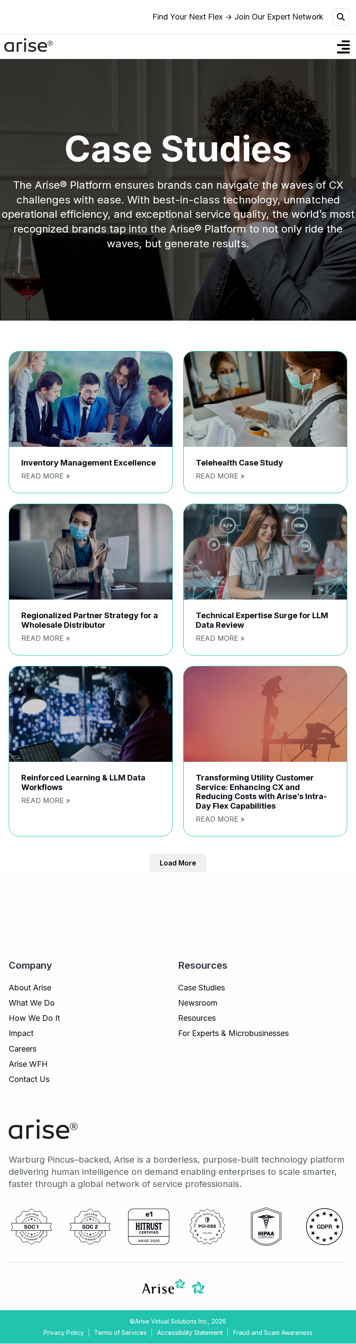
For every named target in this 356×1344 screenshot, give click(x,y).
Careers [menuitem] (22, 1048)
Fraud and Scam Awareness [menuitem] (273, 1332)
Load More (178, 863)
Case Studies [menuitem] (201, 987)
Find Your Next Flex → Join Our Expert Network (237, 16)
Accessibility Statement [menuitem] (190, 1332)
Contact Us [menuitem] (29, 1079)
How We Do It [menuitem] (34, 1018)
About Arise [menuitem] (30, 987)
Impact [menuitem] (21, 1033)
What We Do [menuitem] (32, 1002)
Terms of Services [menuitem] (120, 1332)
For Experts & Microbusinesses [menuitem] (233, 1033)
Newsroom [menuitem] (198, 1002)
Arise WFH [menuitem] (28, 1064)
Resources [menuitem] (197, 1018)
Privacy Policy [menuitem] (63, 1332)
